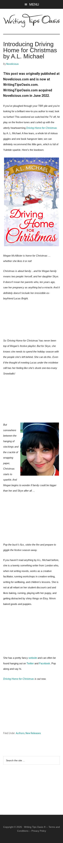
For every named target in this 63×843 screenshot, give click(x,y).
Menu (34, 4)
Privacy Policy (38, 830)
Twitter (30, 663)
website (33, 658)
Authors (20, 733)
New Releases (33, 733)
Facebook (44, 663)
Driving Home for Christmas (41, 128)
